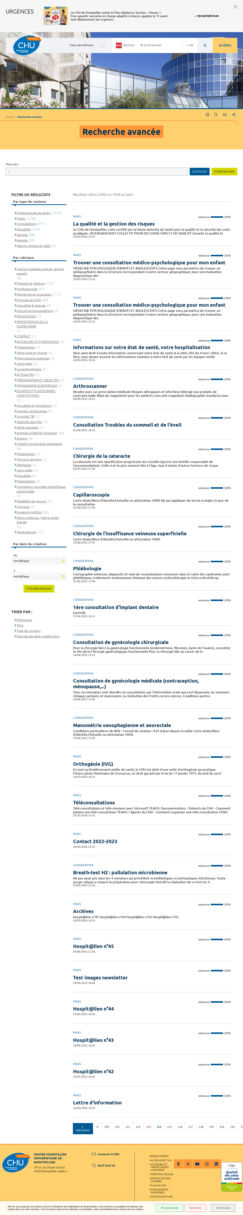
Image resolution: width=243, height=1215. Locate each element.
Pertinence (24, 620)
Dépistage (24, 465)
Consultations (26, 224)
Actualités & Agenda (31, 305)
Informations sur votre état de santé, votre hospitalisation (141, 347)
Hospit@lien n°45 (93, 946)
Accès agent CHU (161, 1160)
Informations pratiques (33, 358)
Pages (21, 218)
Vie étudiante (26, 532)
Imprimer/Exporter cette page (207, 115)
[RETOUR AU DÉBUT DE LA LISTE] (97, 1127)
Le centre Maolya (29, 369)
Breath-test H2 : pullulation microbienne (120, 872)
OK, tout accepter (169, 1208)
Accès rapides (153, 45)
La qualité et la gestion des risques (114, 224)
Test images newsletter (100, 977)
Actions (22, 438)
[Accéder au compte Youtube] (197, 1163)
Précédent (83, 1130)
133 (211, 1127)
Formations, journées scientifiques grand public (41, 489)
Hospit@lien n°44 (93, 1008)
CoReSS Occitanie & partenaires (39, 444)
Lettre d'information (97, 1102)
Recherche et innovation (34, 294)
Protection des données (160, 1180)
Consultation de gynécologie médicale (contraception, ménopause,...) (136, 683)
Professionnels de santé (33, 213)
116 (180, 1127)
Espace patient (160, 1156)
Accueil (10, 116)
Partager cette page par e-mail (225, 115)
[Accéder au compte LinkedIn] (216, 1163)
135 (232, 1127)
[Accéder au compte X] (188, 1163)
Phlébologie (87, 568)
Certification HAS (162, 1196)
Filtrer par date (40, 588)
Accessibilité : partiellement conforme (160, 1167)
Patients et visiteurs (31, 283)
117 (190, 1127)
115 (169, 1127)
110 (117, 1127)
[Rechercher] (205, 45)
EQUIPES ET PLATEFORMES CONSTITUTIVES (36, 393)
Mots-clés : (12, 164)
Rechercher (226, 171)
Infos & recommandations (35, 311)
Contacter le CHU (108, 1154)
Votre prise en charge (32, 353)
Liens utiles (24, 363)
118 (201, 1127)
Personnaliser (223, 1208)
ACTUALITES (25, 374)
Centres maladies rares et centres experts (40, 271)
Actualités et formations (34, 405)
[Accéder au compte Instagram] (206, 1163)
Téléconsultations (94, 802)
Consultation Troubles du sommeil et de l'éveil (127, 425)
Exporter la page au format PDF (216, 115)
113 (148, 1127)
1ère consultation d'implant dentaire (116, 607)
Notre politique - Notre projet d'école (38, 520)
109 (106, 1127)
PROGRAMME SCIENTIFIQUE (37, 385)
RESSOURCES (26, 316)
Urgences (129, 45)
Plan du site (158, 1185)
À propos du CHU (29, 300)
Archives (83, 911)
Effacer (201, 171)
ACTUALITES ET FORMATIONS (38, 342)
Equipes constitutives (32, 411)
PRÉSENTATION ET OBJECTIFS (38, 380)
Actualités (24, 229)
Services (22, 235)
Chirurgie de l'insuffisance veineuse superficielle (130, 533)
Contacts (23, 506)
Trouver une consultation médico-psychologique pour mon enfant (149, 262)
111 (127, 1127)
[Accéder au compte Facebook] (178, 1163)
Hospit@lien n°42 (93, 1071)
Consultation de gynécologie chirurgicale (121, 642)
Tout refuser (195, 1208)
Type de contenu (29, 631)
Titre (20, 625)
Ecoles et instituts (29, 512)
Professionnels (27, 289)
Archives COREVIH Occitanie (37, 433)
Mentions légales (162, 1174)
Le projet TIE (25, 416)
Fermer (235, 7)
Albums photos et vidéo (34, 246)
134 (222, 1127)
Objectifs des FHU (29, 422)
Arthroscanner (90, 386)
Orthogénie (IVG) (93, 764)
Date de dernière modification (38, 636)
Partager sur (233, 115)
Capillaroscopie (91, 494)
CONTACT (23, 336)
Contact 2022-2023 (95, 841)
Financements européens (159, 1191)
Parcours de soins (29, 459)
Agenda (22, 240)
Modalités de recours (32, 501)
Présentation (26, 347)
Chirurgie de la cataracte (101, 456)
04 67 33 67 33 (106, 1165)
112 (138, 1127)
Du (15, 555)
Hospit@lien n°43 (93, 1040)
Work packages (27, 427)
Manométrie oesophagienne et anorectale (122, 725)
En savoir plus (208, 15)
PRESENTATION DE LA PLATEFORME (32, 324)
